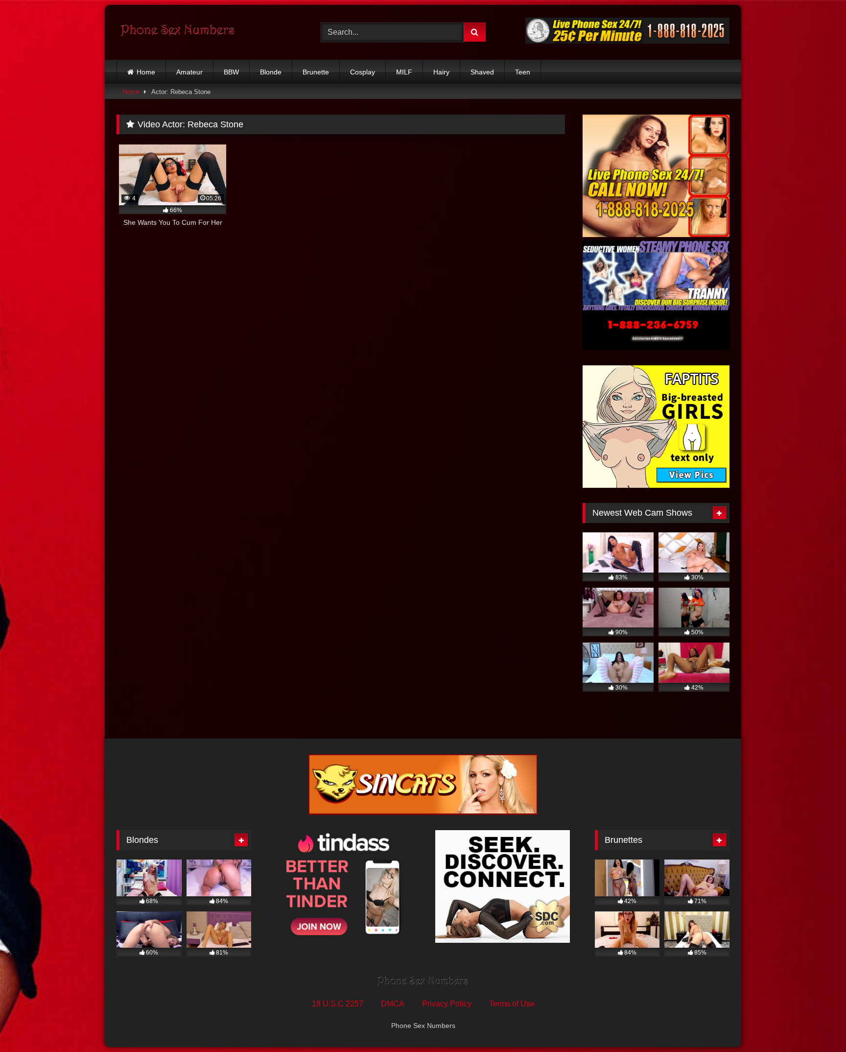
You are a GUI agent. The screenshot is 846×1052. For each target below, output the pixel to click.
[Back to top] (815, 1022)
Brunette (316, 72)
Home (146, 72)
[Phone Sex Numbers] (178, 32)
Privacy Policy (446, 1004)
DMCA (392, 1004)
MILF (404, 72)
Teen (522, 72)
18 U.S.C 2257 (337, 1004)
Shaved (482, 72)
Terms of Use (512, 1004)
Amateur (189, 72)
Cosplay (362, 72)
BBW (231, 72)
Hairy (441, 72)
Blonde (271, 72)
